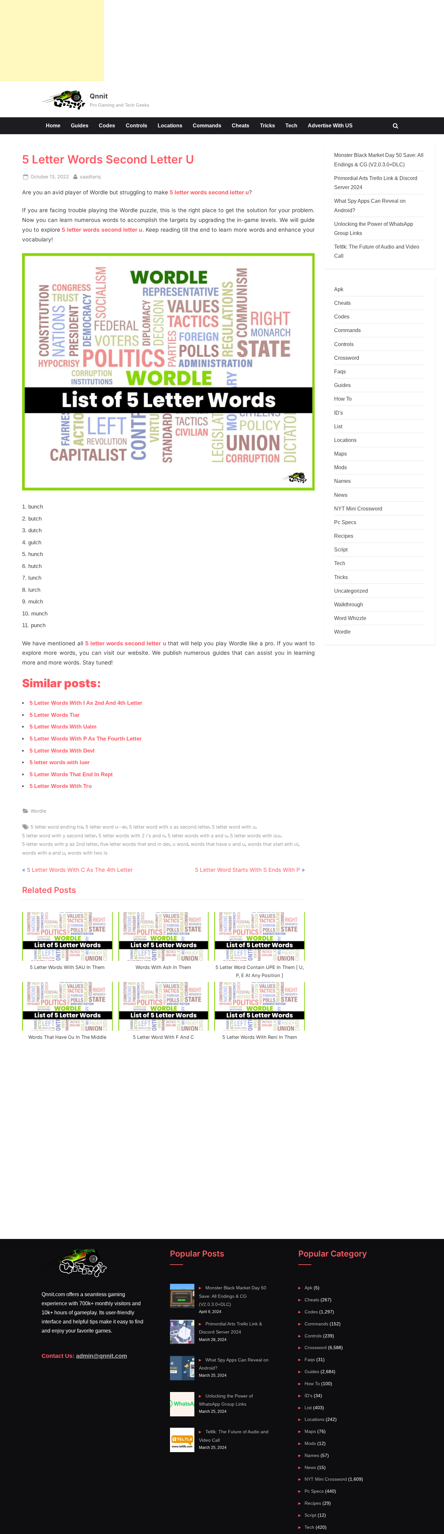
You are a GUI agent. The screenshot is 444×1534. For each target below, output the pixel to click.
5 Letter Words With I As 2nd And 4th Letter (86, 703)
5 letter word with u (233, 827)
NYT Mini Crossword (358, 508)
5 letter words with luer (60, 762)
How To (343, 399)
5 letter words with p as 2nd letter (60, 844)
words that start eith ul (273, 844)
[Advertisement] (52, 40)
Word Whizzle (350, 618)
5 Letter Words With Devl (62, 751)
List (338, 426)
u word (180, 844)
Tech (291, 125)
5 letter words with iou (255, 835)
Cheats (240, 125)
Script (340, 549)
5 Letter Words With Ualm (63, 727)
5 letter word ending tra (57, 827)
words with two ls (88, 853)
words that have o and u (218, 844)
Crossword (346, 358)
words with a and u (43, 853)
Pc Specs (345, 522)
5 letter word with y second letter (59, 835)
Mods (340, 467)
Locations (170, 125)
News (340, 495)
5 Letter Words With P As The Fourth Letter (86, 739)
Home (53, 125)
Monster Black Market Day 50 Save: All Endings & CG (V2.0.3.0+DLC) (232, 1296)
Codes (107, 125)
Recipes (343, 536)
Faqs (340, 371)
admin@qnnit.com (101, 1356)
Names (342, 481)
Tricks (267, 125)
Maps (340, 454)
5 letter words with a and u (198, 835)
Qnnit (99, 96)
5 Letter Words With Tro (61, 786)
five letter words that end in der (135, 844)
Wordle (38, 811)
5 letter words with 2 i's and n (131, 835)
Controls (136, 125)
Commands (207, 125)
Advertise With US (330, 125)
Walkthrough (348, 604)
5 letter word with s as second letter (169, 827)
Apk (338, 289)
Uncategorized (351, 591)
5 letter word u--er (105, 827)
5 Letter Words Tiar (55, 715)
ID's (338, 413)
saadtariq (90, 176)
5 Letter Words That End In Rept (71, 774)
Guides (79, 125)
